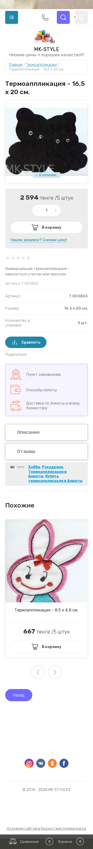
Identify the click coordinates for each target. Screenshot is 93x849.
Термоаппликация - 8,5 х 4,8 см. (46, 610)
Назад (19, 695)
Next (55, 672)
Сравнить (31, 342)
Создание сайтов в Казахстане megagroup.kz (46, 828)
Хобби (34, 467)
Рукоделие (52, 467)
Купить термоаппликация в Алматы (55, 478)
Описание (28, 432)
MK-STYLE (46, 49)
